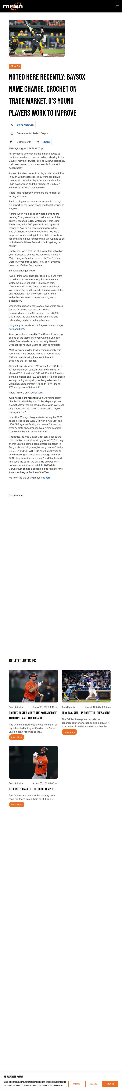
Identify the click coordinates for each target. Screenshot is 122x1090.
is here (46, 477)
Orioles (15, 66)
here (11, 328)
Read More (16, 737)
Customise (76, 1084)
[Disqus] (61, 537)
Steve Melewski (25, 124)
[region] (61, 1081)
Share (46, 141)
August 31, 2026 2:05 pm (98, 707)
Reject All (93, 1084)
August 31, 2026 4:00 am (45, 783)
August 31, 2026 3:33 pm (45, 707)
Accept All (110, 1084)
